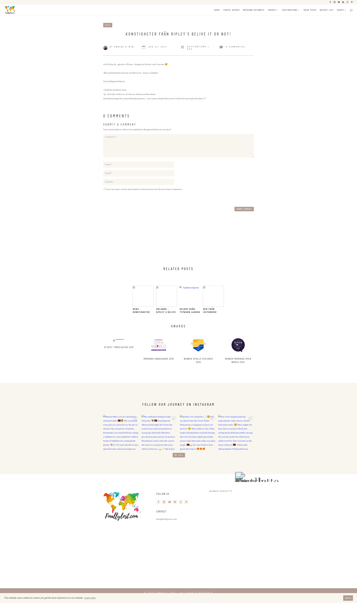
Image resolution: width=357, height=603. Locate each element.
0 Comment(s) (235, 46)
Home (217, 10)
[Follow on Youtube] (169, 502)
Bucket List (327, 10)
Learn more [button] (90, 598)
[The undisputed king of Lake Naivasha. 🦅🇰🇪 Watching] (159, 432)
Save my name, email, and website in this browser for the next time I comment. (144, 189)
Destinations (289, 10)
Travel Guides (231, 10)
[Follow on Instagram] (164, 502)
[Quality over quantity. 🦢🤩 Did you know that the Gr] (197, 432)
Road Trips (310, 10)
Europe (272, 10)
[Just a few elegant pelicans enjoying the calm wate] (236, 432)
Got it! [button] (348, 598)
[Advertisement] (178, 241)
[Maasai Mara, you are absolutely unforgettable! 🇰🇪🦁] (121, 432)
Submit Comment (244, 209)
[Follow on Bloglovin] (175, 502)
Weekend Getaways (254, 10)
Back (107, 25)
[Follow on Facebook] (158, 502)
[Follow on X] (180, 502)
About (340, 10)
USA (189, 49)
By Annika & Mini (122, 46)
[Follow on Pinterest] (186, 502)
